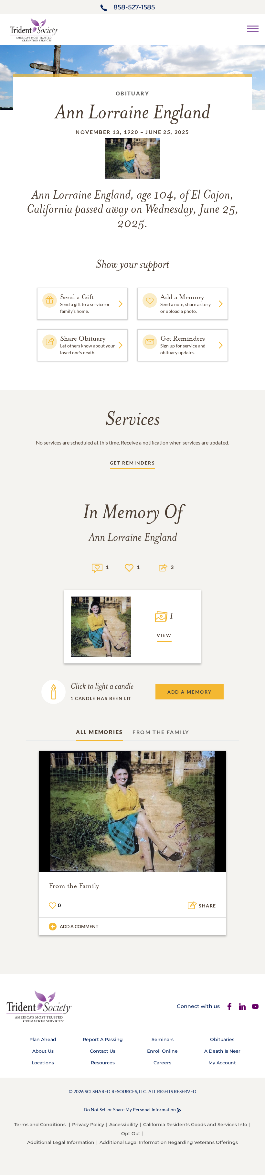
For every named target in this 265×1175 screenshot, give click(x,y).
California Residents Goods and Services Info (195, 1124)
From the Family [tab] (160, 732)
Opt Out (130, 1134)
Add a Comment (79, 926)
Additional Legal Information (60, 1142)
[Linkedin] (242, 1006)
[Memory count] (97, 567)
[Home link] (34, 29)
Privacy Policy (88, 1124)
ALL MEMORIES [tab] (99, 732)
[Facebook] (229, 1006)
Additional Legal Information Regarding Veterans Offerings (169, 1142)
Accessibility (123, 1124)
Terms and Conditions (40, 1124)
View (164, 635)
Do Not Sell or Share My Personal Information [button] (130, 1109)
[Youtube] (255, 1006)
